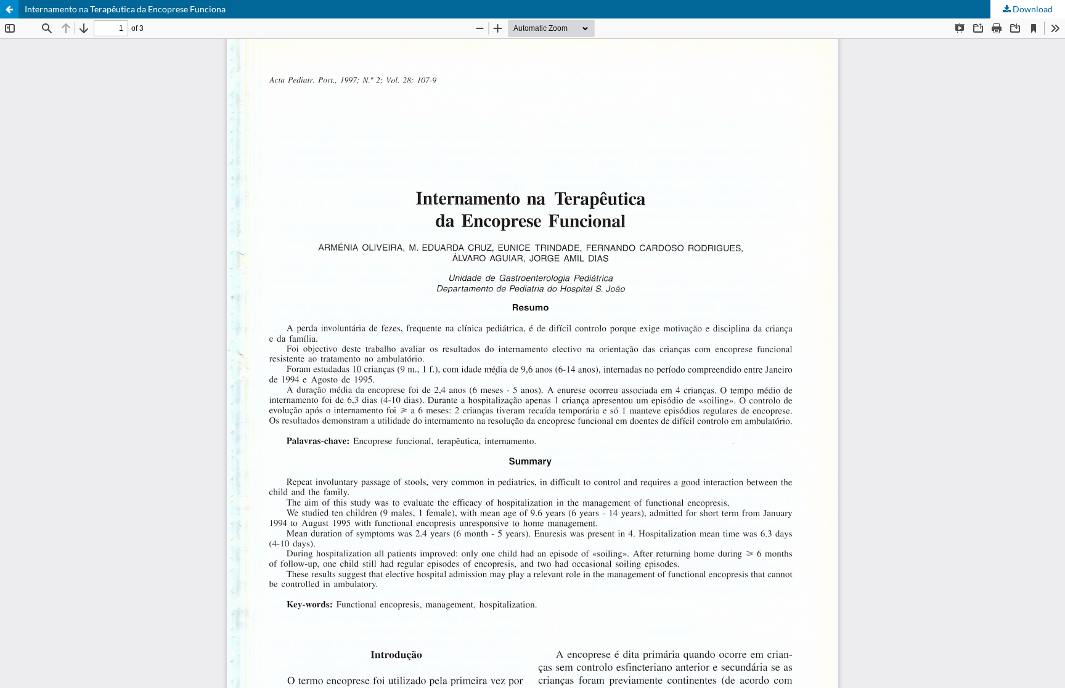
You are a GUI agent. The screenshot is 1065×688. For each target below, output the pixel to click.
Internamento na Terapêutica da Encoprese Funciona (125, 9)
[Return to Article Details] (9, 9)
